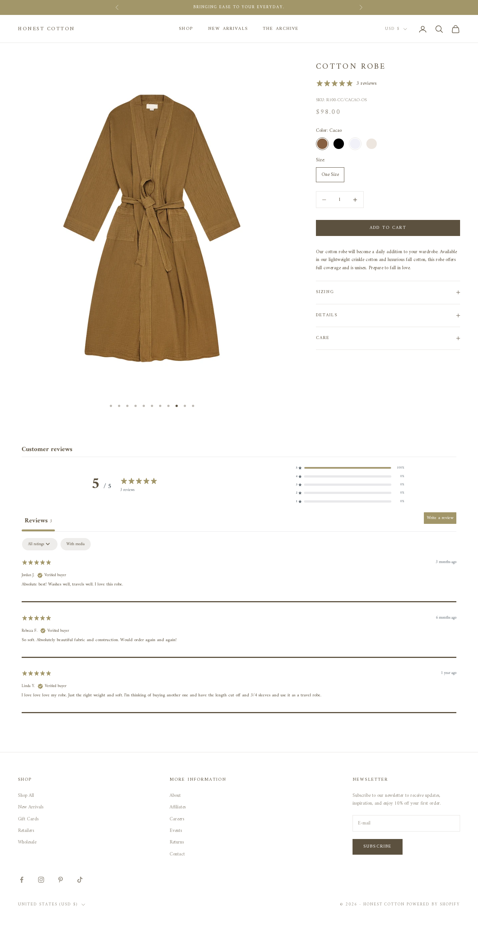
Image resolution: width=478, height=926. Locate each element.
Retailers (26, 830)
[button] (350, 468)
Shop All (26, 795)
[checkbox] (75, 544)
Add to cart (388, 228)
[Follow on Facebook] (21, 879)
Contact (177, 854)
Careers (177, 819)
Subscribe (377, 847)
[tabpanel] (239, 625)
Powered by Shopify (433, 904)
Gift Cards (28, 819)
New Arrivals (228, 29)
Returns (177, 842)
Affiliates (178, 807)
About (175, 795)
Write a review (440, 518)
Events (176, 830)
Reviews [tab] (38, 520)
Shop (186, 29)
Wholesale (27, 842)
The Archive (281, 29)
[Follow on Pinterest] (60, 879)
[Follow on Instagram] (41, 879)
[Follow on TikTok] (80, 879)
